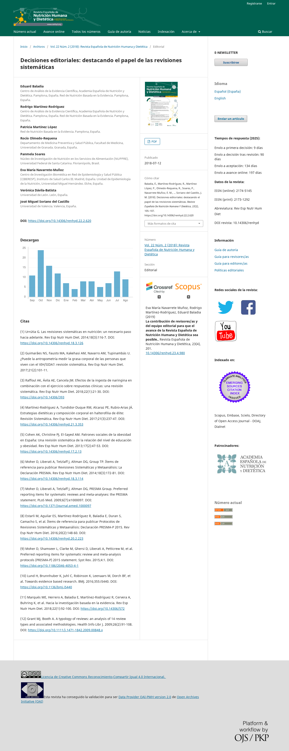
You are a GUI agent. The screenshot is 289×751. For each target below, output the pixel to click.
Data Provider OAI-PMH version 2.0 (145, 697)
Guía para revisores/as (231, 256)
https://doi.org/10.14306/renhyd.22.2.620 (59, 221)
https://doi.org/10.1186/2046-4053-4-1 (49, 565)
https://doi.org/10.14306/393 (42, 397)
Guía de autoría (119, 31)
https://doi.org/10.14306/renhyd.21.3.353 (51, 424)
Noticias (144, 31)
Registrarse (254, 3)
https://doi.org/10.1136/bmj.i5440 (46, 587)
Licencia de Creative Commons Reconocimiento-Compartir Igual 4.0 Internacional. (103, 677)
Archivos (39, 47)
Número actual (25, 31)
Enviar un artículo (231, 119)
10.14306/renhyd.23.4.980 (165, 353)
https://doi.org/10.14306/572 (103, 608)
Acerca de (190, 31)
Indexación (166, 31)
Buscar (266, 31)
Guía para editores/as (230, 263)
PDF (154, 141)
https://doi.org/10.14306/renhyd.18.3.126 (51, 343)
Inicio (24, 47)
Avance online (54, 31)
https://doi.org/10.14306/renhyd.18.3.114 (51, 478)
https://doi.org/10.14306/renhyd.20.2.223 (51, 538)
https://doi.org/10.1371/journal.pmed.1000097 (55, 506)
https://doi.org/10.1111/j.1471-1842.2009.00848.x (65, 630)
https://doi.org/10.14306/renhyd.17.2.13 (51, 451)
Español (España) (227, 91)
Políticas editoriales (229, 270)
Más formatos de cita (162, 223)
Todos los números (86, 31)
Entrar (271, 3)
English (220, 98)
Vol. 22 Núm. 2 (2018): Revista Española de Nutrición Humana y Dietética (98, 47)
